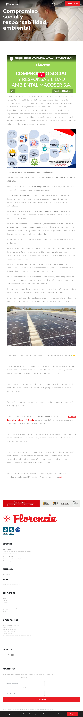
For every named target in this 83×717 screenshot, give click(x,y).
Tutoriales (6, 610)
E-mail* (24, 687)
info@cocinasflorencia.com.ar (11, 584)
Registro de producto (9, 606)
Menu (53, 3)
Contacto (5, 612)
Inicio (4, 598)
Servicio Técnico (7, 604)
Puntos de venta (8, 633)
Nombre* (24, 677)
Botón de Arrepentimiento (10, 641)
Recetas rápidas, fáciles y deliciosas (13, 608)
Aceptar (72, 714)
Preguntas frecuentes (9, 629)
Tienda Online (72, 4)
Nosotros (5, 602)
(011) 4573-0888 (7, 574)
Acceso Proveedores (8, 637)
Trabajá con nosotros (9, 631)
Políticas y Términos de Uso (11, 625)
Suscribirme (42, 700)
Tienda (5, 600)
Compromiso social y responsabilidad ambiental (17, 635)
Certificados (6, 639)
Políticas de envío (8, 627)
